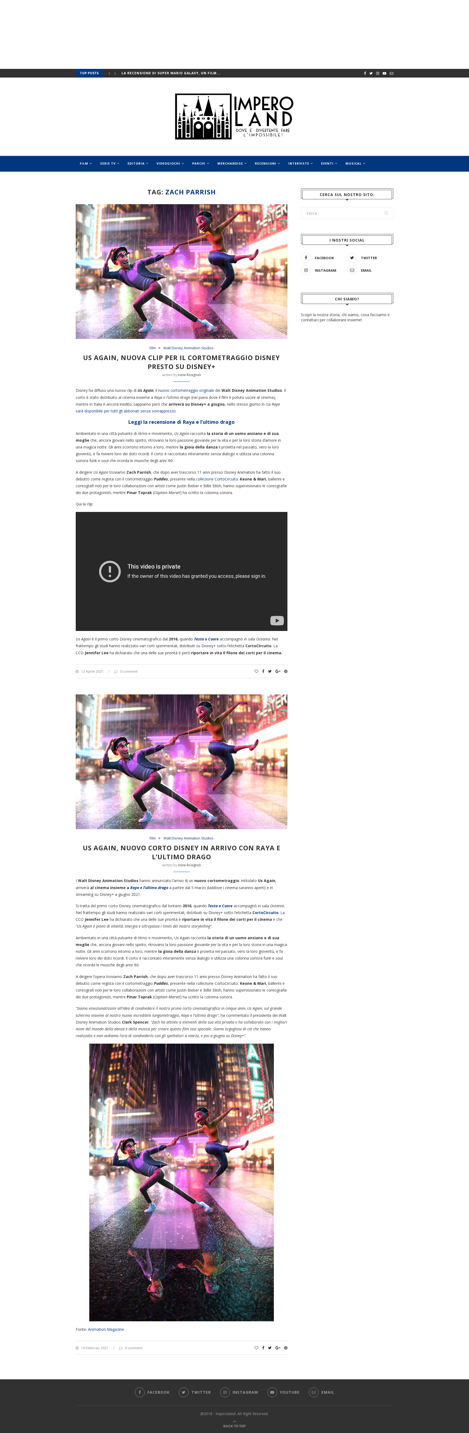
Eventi (327, 163)
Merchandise (230, 163)
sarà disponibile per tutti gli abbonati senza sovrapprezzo (126, 410)
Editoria (136, 163)
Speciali (87, 179)
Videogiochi (168, 163)
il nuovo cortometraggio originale (185, 390)
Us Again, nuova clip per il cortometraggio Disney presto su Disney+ (181, 362)
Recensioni (265, 163)
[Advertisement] (347, 463)
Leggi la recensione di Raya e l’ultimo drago (181, 422)
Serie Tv (108, 163)
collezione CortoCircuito (217, 479)
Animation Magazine (106, 1329)
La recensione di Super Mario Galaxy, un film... (171, 73)
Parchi (198, 163)
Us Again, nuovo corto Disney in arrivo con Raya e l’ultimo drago (181, 852)
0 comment (129, 671)
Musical (354, 163)
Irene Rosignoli (189, 375)
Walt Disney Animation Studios (188, 348)
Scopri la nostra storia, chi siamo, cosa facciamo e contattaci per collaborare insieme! (345, 317)
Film (84, 163)
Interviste (298, 163)
